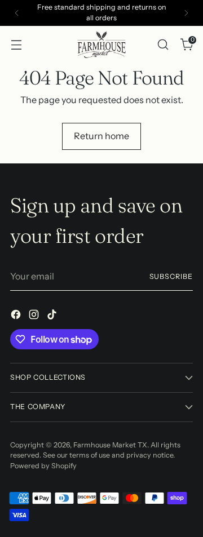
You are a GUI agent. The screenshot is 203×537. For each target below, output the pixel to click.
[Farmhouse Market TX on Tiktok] (53, 316)
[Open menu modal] (16, 44)
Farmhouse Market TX (110, 445)
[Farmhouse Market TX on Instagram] (35, 316)
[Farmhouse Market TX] (101, 44)
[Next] (186, 13)
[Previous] (17, 13)
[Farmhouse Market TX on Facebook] (17, 316)
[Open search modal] (162, 44)
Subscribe (171, 276)
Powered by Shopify (43, 465)
